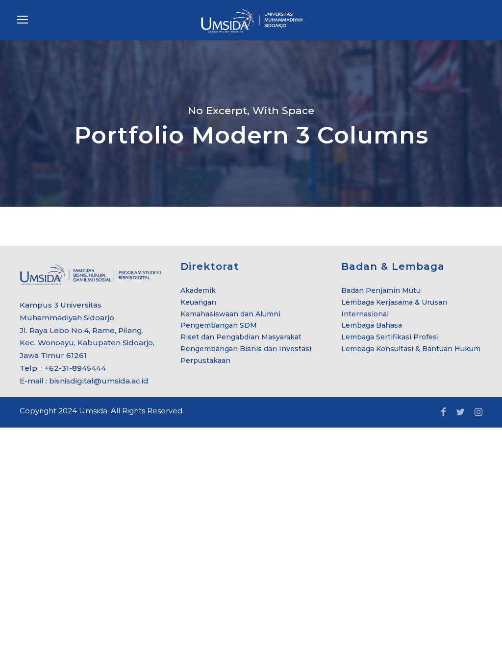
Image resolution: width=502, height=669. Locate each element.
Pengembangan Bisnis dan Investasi (245, 348)
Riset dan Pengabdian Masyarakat (240, 337)
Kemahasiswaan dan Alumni (230, 314)
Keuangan (198, 302)
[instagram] (478, 412)
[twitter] (460, 412)
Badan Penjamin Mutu (381, 290)
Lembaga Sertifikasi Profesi (390, 337)
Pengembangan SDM (218, 325)
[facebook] (443, 412)
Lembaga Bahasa (371, 325)
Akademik (198, 290)
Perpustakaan (205, 360)
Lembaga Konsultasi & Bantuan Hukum (410, 348)
